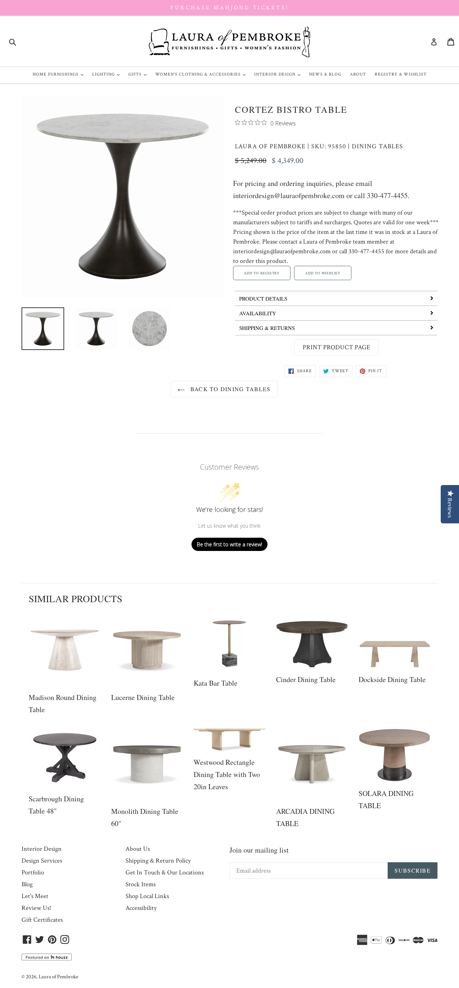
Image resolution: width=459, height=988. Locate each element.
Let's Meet (35, 896)
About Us (138, 849)
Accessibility (141, 908)
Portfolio (33, 872)
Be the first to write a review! (229, 544)
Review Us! (36, 908)
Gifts (139, 74)
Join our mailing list (259, 850)
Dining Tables (377, 146)
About (358, 74)
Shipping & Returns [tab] (267, 327)
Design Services (42, 861)
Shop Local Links (147, 896)
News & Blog (325, 74)
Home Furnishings (60, 74)
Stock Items (141, 884)
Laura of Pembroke (270, 146)
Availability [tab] (257, 313)
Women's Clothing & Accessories (202, 74)
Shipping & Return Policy (158, 861)
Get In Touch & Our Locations (165, 872)
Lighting (107, 74)
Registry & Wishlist (401, 74)
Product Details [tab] (263, 298)
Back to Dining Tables (229, 389)
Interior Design (279, 74)
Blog (27, 884)
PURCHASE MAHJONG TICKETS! (229, 7)
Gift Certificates (42, 920)
